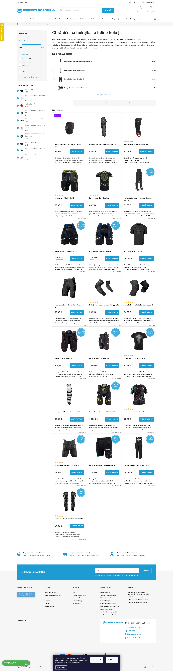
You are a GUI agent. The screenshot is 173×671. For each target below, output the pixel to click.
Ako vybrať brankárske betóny (137, 603)
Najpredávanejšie (125, 103)
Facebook (131, 631)
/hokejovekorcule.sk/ (134, 634)
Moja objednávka (22, 2)
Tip (24, 69)
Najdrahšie (104, 103)
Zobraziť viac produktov (103, 94)
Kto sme (47, 601)
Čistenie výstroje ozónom (108, 595)
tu (79, 663)
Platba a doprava (50, 598)
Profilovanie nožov (106, 609)
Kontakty (47, 604)
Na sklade (26, 59)
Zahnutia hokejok (78, 601)
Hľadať (108, 10)
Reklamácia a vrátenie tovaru (53, 595)
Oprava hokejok (105, 601)
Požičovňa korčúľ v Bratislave (109, 606)
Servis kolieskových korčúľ (108, 612)
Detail (77, 151)
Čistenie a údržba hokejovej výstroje (139, 597)
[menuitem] (22, 19)
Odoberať (145, 570)
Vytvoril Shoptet (151, 667)
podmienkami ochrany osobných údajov (125, 575)
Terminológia (76, 604)
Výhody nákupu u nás (79, 595)
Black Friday (26, 62)
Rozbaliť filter (30, 77)
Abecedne (146, 103)
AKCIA (25, 72)
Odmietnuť (97, 660)
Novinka (25, 65)
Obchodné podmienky (51, 592)
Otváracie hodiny (50, 606)
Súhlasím (111, 660)
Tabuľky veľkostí (77, 598)
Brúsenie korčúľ (105, 592)
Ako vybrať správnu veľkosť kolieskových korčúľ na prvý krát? (138, 593)
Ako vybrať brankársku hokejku (138, 600)
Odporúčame (62, 103)
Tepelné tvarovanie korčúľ (108, 615)
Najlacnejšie (83, 103)
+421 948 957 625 (134, 627)
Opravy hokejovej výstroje (108, 604)
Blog (74, 592)
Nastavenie (61, 667)
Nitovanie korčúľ (105, 598)
